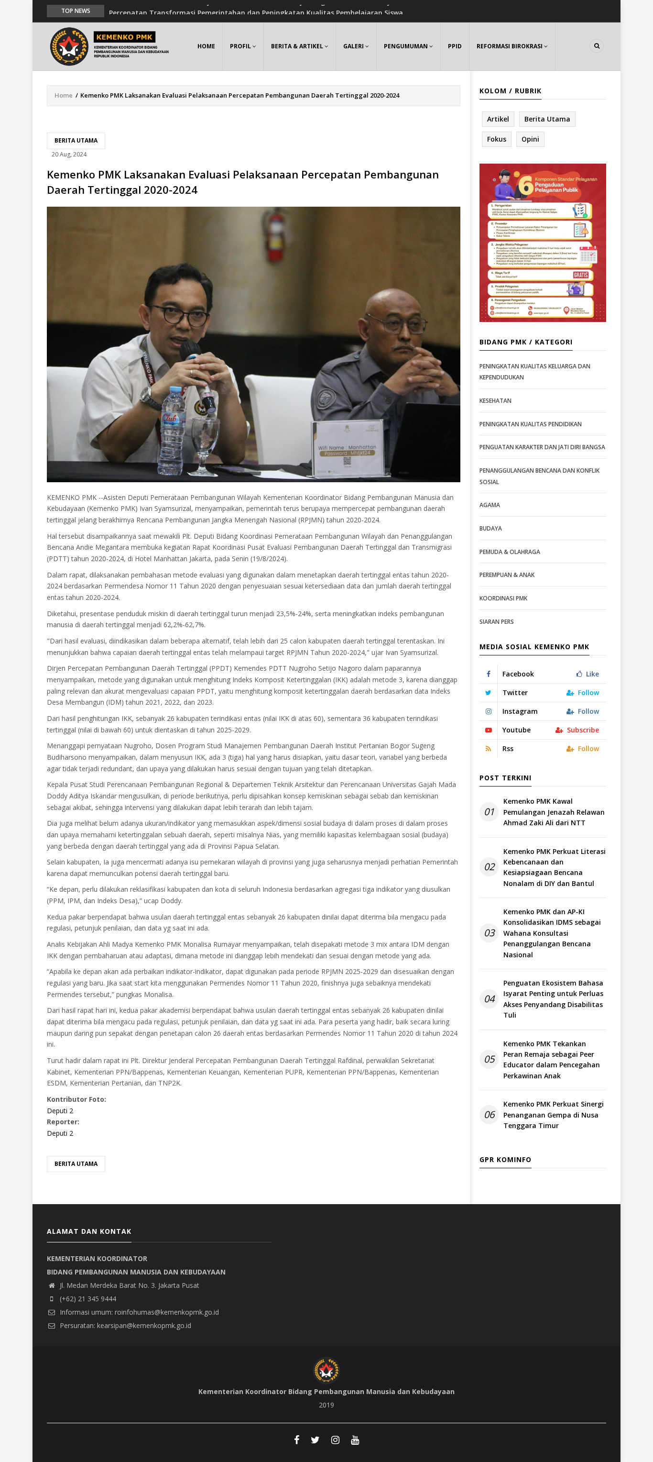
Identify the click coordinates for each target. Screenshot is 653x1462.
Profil (241, 46)
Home (206, 46)
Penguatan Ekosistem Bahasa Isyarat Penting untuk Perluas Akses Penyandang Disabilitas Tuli (553, 998)
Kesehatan (495, 401)
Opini (530, 139)
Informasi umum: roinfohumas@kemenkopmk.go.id (138, 1312)
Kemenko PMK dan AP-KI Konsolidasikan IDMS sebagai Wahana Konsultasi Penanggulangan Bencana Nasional (552, 933)
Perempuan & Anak (506, 575)
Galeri (354, 46)
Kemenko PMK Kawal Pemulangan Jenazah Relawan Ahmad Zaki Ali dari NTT (554, 812)
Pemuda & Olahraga (509, 552)
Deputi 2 (60, 1110)
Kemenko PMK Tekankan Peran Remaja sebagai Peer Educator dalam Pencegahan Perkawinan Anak (551, 1059)
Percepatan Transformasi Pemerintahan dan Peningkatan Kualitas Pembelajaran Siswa (256, 10)
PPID (455, 46)
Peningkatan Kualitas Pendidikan (530, 424)
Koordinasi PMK (503, 598)
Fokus (496, 139)
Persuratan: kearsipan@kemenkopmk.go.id (124, 1325)
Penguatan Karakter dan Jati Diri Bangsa (542, 447)
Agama (489, 505)
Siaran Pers (496, 622)
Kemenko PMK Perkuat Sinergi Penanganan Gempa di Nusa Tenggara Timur (553, 1114)
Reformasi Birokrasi (510, 46)
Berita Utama (76, 140)
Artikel (498, 118)
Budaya (490, 528)
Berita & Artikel (298, 46)
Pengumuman (406, 46)
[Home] (111, 45)
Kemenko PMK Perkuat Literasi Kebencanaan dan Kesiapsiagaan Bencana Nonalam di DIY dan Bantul (554, 867)
